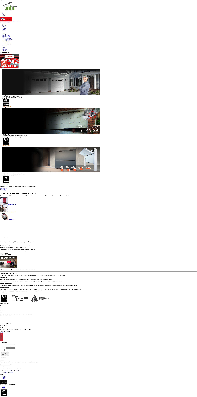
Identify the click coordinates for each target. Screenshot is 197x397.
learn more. (3, 189)
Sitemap (3, 387)
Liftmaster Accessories (8, 43)
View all (1, 305)
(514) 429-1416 (9, 370)
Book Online (4, 45)
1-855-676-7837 (5, 22)
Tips (3, 37)
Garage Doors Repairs (6, 35)
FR (2, 332)
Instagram (4, 14)
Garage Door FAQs (8, 38)
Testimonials (4, 25)
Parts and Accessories (8, 44)
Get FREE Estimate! (3, 188)
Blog (3, 24)
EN (1, 332)
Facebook (4, 13)
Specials (3, 23)
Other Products (5, 41)
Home (3, 33)
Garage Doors (4, 34)
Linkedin (3, 15)
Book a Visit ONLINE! (16, 21)
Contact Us (4, 26)
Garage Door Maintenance (9, 39)
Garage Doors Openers (6, 36)
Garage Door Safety (8, 40)
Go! (11, 364)
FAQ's (3, 386)
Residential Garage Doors (6, 106)
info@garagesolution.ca (9, 372)
